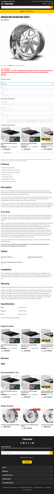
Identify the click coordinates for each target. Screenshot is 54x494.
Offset (2, 113)
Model (2, 93)
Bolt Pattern (3, 107)
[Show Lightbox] (27, 42)
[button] (27, 467)
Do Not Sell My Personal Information (25, 487)
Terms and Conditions (27, 489)
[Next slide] (52, 153)
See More (3, 75)
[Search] (51, 7)
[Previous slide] (2, 153)
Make (2, 87)
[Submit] (51, 453)
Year (2, 81)
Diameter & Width (4, 102)
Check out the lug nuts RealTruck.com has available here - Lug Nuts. (17, 244)
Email (2, 450)
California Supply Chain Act (38, 487)
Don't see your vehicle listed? (8, 98)
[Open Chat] (44, 4)
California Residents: (10, 317)
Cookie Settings (48, 487)
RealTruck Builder (49, 1)
